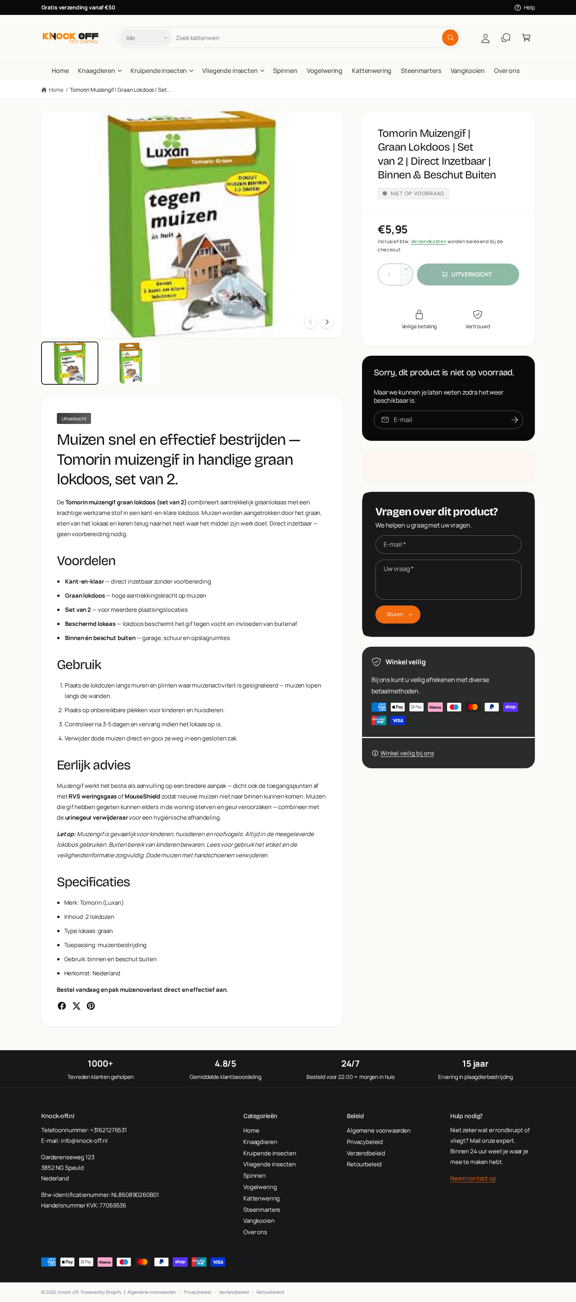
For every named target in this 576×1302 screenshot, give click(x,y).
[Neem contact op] (506, 37)
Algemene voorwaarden (379, 1130)
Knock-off (68, 1292)
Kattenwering (261, 1198)
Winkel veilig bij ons (407, 753)
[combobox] (317, 37)
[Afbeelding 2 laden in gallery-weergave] (130, 363)
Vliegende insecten (229, 70)
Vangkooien (259, 1221)
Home (56, 89)
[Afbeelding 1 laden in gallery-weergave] (69, 363)
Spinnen (254, 1175)
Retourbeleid (364, 1164)
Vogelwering (260, 1187)
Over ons (255, 1232)
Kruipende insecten (158, 70)
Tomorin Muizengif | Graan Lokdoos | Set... (120, 89)
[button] (526, 37)
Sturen (395, 614)
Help (529, 7)
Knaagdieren (96, 70)
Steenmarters (261, 1210)
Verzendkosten (429, 241)
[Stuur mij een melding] (514, 420)
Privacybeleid (365, 1142)
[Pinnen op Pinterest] (91, 1006)
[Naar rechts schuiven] (327, 322)
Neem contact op (473, 1178)
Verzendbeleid (366, 1153)
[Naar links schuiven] (310, 322)
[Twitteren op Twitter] (76, 1006)
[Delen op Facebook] (62, 1006)
